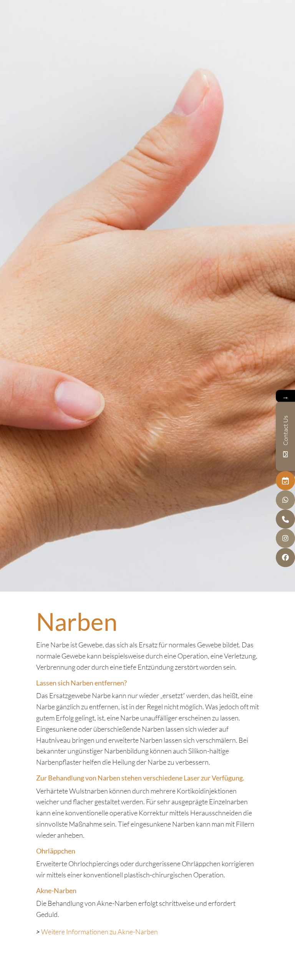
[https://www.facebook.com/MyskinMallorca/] (285, 557)
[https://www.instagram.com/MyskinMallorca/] (285, 538)
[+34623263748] (285, 500)
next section (147, 575)
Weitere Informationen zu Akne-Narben (99, 931)
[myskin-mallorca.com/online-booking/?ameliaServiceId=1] (285, 480)
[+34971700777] (285, 519)
